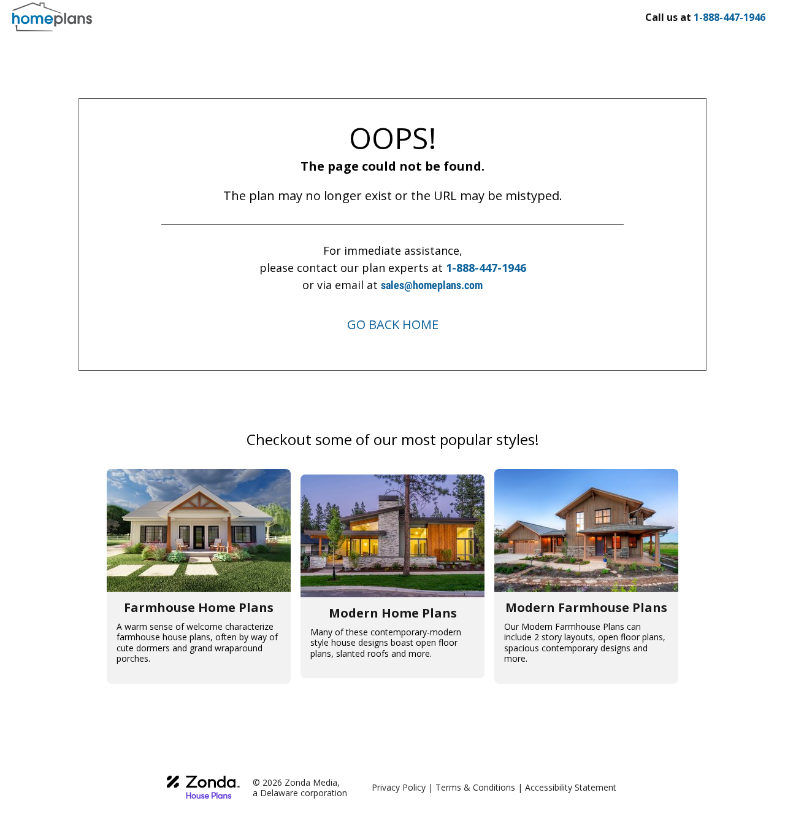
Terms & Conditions (475, 787)
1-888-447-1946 (486, 267)
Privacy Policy (399, 787)
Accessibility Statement (570, 787)
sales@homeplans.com (432, 285)
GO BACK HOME (392, 324)
